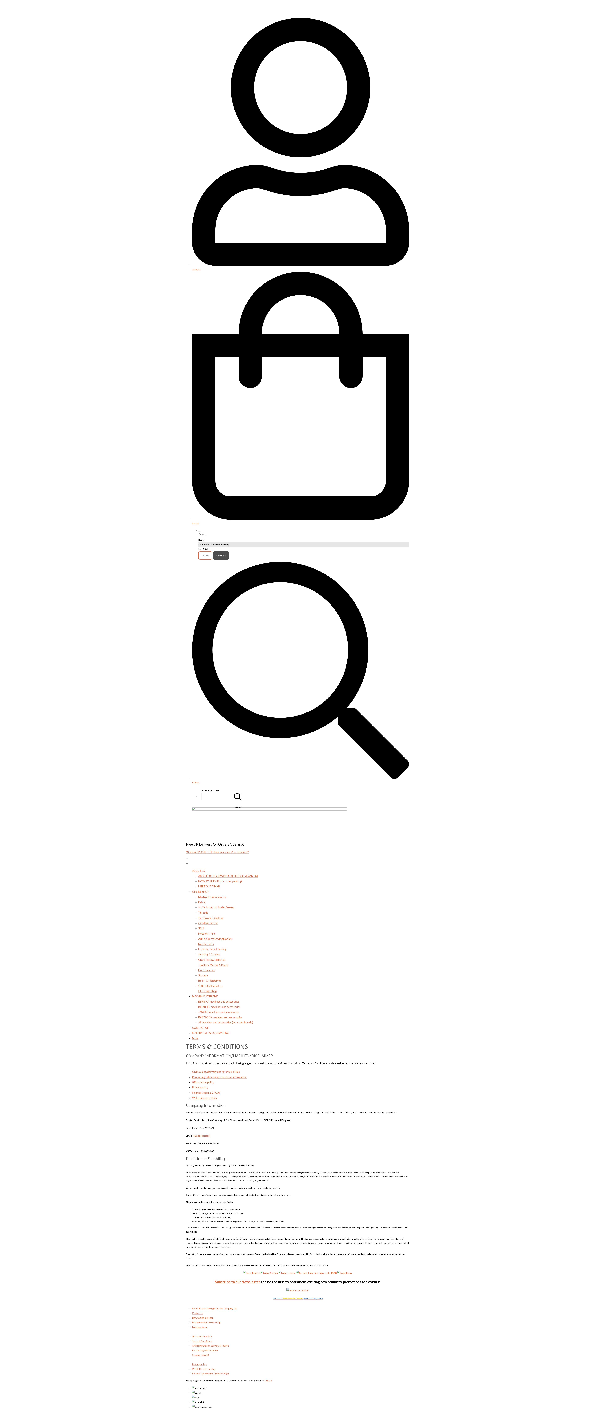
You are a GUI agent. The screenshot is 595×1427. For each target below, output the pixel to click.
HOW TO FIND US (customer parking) (220, 881)
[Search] (238, 796)
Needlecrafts (206, 944)
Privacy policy (200, 1087)
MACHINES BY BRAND (205, 996)
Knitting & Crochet (209, 954)
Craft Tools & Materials (212, 959)
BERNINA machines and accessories (218, 1001)
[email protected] (201, 1135)
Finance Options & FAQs (206, 1092)
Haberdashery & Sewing (212, 949)
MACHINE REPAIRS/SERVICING (210, 1032)
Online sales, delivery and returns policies (216, 1071)
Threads (203, 912)
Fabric (201, 902)
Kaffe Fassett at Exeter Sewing (216, 907)
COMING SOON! (208, 923)
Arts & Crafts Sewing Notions (215, 938)
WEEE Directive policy (204, 1098)
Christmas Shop (207, 991)
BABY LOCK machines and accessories (220, 1017)
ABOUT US (198, 870)
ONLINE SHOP (200, 891)
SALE (201, 928)
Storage (203, 975)
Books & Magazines (209, 980)
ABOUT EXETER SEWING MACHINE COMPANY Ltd (228, 876)
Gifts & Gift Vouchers (210, 986)
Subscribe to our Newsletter (237, 1282)
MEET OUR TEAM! (209, 886)
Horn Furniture (206, 970)
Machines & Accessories (212, 897)
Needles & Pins (207, 933)
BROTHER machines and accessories (219, 1006)
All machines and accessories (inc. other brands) (225, 1022)
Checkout (221, 555)
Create (268, 1380)
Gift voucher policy (203, 1082)
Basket (205, 555)
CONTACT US (200, 1027)
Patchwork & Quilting (210, 918)
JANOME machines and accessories (218, 1012)
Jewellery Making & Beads (213, 965)
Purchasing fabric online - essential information (219, 1077)
